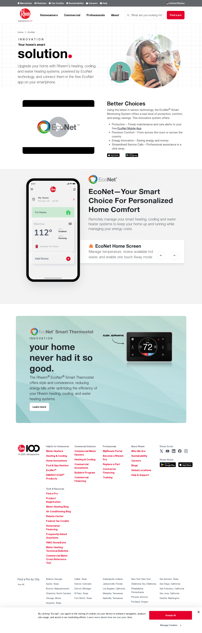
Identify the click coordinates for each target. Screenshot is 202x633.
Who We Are (138, 451)
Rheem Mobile (166, 459)
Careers (93, 3)
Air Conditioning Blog (58, 511)
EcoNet (51, 470)
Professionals (96, 15)
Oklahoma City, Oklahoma (143, 584)
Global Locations (141, 470)
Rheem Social (166, 446)
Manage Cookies (168, 625)
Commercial (72, 15)
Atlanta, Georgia (54, 579)
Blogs (134, 465)
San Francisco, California (172, 588)
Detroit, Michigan (82, 588)
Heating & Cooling (56, 455)
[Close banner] (199, 612)
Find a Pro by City (28, 579)
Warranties (26, 3)
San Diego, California (170, 584)
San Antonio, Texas (169, 579)
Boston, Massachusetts (57, 588)
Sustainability (76, 3)
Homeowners (49, 15)
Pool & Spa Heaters (57, 465)
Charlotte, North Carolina (58, 593)
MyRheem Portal (112, 451)
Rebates (41, 3)
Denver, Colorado (83, 584)
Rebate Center (55, 516)
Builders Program (84, 472)
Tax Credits (57, 3)
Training (107, 477)
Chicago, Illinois (53, 598)
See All (21, 584)
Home (20, 32)
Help (105, 3)
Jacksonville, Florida (112, 584)
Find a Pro (52, 493)
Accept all (170, 615)
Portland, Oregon (139, 601)
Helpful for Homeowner (57, 446)
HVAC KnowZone (56, 542)
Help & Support (140, 474)
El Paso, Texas (81, 593)
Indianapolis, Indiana (113, 579)
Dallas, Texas (80, 579)
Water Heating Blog (57, 506)
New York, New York (141, 579)
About (115, 15)
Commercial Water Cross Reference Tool (57, 559)
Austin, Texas (52, 584)
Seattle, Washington (169, 598)
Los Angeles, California (114, 588)
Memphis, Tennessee (113, 593)
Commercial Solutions (85, 446)
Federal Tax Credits (57, 520)
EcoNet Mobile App (129, 128)
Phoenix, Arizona (139, 597)
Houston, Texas (53, 603)
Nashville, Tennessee (113, 598)
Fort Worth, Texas (83, 598)
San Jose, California (169, 593)
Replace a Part (111, 464)
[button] (161, 255)
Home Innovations (56, 460)
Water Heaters (54, 451)
